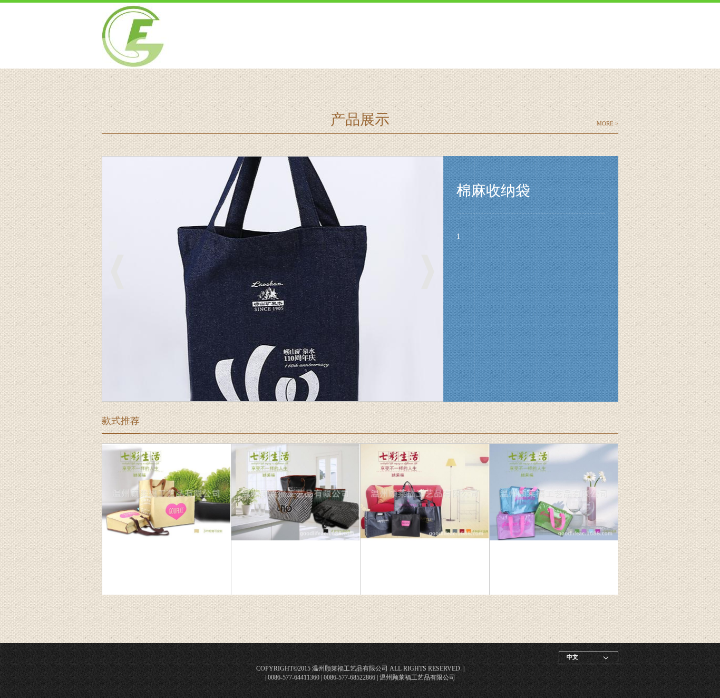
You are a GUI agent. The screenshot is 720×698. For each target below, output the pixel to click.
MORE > (607, 123)
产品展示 (360, 119)
